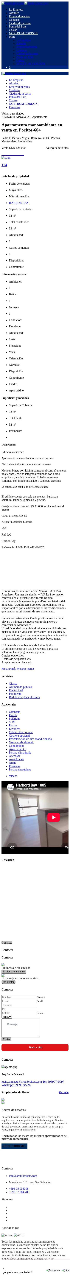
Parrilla (13, 715)
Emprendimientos (19, 16)
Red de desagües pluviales (24, 697)
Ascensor (14, 755)
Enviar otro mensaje (14, 971)
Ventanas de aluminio (21, 742)
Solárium (14, 718)
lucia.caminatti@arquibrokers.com (21, 1081)
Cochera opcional (19, 735)
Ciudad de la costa (20, 23)
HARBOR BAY (19, 202)
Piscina (13, 725)
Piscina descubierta (20, 769)
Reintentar (8, 982)
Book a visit (35, 1047)
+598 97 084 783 (19, 1192)
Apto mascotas (17, 749)
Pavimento (15, 693)
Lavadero (14, 728)
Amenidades (16, 759)
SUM (12, 722)
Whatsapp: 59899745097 (16, 1085)
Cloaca (13, 683)
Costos (13, 29)
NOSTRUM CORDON (23, 33)
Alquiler (14, 13)
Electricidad (16, 690)
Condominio (16, 745)
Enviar (6, 1039)
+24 (4, 165)
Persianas (14, 766)
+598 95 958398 (19, 1188)
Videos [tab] (13, 775)
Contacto (14, 19)
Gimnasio (14, 711)
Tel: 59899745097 (53, 1081)
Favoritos (14, 107)
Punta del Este (17, 26)
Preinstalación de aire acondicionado (30, 739)
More (12, 36)
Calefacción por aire (21, 732)
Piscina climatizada (20, 752)
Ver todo (64, 1092)
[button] (17, 668)
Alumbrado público (20, 687)
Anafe (12, 762)
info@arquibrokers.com (23, 1175)
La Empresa (16, 9)
